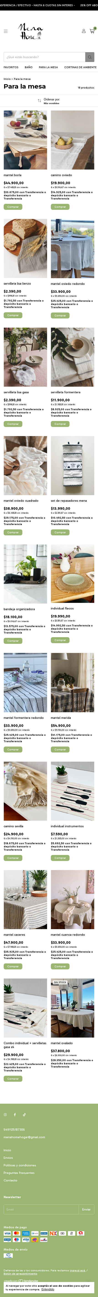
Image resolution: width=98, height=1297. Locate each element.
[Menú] (6, 31)
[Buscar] (89, 57)
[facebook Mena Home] (14, 1115)
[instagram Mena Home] (5, 1115)
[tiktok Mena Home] (24, 1115)
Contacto (10, 1180)
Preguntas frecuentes (19, 1173)
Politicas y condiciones (20, 1165)
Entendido (47, 1289)
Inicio (7, 79)
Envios (8, 1158)
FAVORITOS (11, 67)
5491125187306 (14, 1130)
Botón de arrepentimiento (20, 1273)
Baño (29, 67)
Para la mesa (48, 67)
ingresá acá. (78, 1270)
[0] (92, 31)
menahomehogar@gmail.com (24, 1137)
